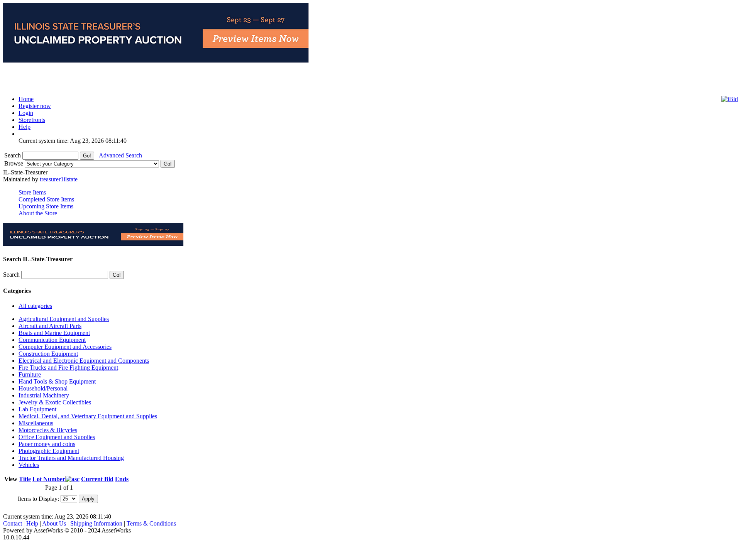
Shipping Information (96, 523)
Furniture (30, 374)
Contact (13, 523)
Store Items (32, 192)
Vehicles (29, 464)
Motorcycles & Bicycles (48, 430)
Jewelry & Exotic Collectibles (55, 402)
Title (25, 479)
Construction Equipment (48, 353)
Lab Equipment (37, 409)
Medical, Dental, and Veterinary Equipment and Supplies (88, 416)
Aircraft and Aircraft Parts (50, 326)
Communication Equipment (52, 339)
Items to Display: (38, 498)
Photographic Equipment (49, 451)
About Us (54, 523)
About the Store (38, 213)
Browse (14, 163)
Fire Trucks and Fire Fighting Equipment (68, 367)
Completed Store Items (46, 199)
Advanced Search (120, 155)
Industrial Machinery (44, 395)
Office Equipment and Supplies (57, 437)
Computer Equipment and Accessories (65, 346)
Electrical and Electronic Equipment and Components (84, 360)
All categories (35, 306)
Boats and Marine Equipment (54, 333)
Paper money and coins (47, 444)
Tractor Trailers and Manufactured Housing (71, 458)
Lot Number (48, 479)
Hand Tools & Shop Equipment (57, 381)
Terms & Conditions (151, 523)
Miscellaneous (36, 423)
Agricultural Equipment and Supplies (64, 319)
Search (13, 155)
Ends (122, 479)
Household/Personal (43, 388)
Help (32, 523)
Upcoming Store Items (46, 206)
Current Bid (97, 479)
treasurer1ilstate (59, 179)
